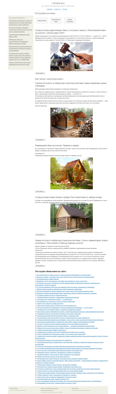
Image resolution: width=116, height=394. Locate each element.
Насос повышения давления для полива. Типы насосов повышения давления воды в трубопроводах (69, 381)
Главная (49, 9)
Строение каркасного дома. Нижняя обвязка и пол (53, 379)
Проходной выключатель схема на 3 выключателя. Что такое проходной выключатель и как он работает (20, 23)
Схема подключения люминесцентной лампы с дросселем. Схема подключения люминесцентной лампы (70, 320)
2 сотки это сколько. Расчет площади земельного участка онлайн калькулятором (62, 324)
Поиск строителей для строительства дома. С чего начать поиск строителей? (61, 334)
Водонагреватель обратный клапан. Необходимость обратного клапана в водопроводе (20, 48)
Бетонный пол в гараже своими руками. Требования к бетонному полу (59, 367)
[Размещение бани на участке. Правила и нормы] (71, 173)
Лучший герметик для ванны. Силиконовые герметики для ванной (58, 297)
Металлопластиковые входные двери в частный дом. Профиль (57, 365)
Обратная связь (75, 388)
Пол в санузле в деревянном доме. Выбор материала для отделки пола (59, 350)
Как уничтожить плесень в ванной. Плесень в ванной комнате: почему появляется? (63, 318)
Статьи (64, 9)
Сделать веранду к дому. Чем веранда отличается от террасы (56, 375)
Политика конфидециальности (47, 390)
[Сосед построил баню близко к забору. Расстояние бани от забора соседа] (71, 218)
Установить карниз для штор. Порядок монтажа (52, 295)
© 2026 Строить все (14, 388)
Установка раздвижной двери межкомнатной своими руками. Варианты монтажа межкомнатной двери (69, 348)
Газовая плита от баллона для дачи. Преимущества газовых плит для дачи (61, 332)
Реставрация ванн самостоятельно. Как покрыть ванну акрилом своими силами (62, 359)
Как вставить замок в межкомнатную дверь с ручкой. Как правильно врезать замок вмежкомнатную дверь (70, 312)
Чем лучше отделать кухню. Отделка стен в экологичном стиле (56, 306)
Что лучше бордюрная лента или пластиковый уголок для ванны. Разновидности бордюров (65, 287)
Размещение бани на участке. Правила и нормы (57, 145)
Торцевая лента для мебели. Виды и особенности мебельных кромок (59, 310)
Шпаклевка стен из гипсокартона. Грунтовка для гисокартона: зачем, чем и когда (62, 281)
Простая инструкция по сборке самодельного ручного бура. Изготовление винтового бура (65, 291)
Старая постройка (70, 20)
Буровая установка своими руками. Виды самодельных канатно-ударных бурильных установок (67, 293)
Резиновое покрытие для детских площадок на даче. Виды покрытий (59, 314)
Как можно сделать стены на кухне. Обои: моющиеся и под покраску (58, 354)
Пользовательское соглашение (51, 388)
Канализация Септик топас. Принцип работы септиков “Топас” (57, 383)
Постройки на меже (56, 20)
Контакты (42, 388)
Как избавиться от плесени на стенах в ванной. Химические (56, 301)
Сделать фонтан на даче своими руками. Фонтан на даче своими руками (60, 371)
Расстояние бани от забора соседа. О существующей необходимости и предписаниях (64, 275)
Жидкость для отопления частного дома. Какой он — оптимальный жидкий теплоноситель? (66, 326)
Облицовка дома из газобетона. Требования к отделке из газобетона (58, 352)
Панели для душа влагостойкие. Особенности (51, 330)
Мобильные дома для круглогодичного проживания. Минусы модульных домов (18, 41)
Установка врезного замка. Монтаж (48, 279)
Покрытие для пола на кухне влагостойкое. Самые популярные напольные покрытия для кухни (67, 328)
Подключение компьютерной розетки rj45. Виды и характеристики (58, 316)
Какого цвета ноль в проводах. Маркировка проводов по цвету (57, 377)
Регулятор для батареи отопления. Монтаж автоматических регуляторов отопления (63, 346)
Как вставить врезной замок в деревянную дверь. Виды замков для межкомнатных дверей (66, 322)
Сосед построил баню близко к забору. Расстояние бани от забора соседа (68, 197)
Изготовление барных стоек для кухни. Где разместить (54, 340)
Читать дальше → (40, 73)
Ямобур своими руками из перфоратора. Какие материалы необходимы (59, 289)
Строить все (58, 3)
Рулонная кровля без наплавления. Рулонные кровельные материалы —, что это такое (65, 308)
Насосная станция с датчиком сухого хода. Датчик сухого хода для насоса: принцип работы (20, 29)
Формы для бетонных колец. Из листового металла (53, 357)
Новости (57, 9)
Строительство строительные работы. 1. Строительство (54, 299)
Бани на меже (42, 20)
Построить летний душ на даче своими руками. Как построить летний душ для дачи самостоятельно (68, 369)
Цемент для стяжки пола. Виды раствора (50, 303)
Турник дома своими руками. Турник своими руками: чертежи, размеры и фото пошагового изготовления (70, 373)
